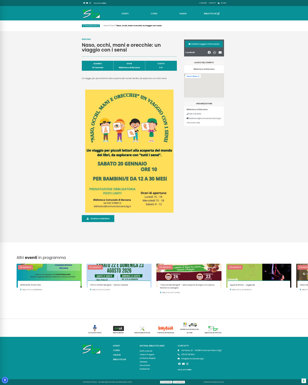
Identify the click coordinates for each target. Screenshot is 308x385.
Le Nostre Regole (147, 358)
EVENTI (116, 345)
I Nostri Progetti (147, 354)
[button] (209, 52)
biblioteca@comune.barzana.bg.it (205, 118)
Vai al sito (100, 3)
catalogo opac (95, 333)
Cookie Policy (179, 382)
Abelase (143, 361)
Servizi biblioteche (142, 333)
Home (105, 25)
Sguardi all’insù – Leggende (242, 285)
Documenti (145, 365)
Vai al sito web (193, 122)
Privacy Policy (166, 382)
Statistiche (145, 369)
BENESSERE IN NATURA (30, 285)
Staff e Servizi (146, 351)
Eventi (112, 25)
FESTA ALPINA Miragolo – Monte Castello (109, 285)
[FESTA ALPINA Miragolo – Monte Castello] (119, 276)
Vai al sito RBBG (185, 370)
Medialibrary (118, 333)
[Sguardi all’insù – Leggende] (258, 276)
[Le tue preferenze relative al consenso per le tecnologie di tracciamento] (304, 381)
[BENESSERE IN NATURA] (49, 276)
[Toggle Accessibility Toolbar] (5, 380)
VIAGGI (117, 354)
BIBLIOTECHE (119, 359)
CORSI (116, 350)
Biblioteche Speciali (213, 333)
